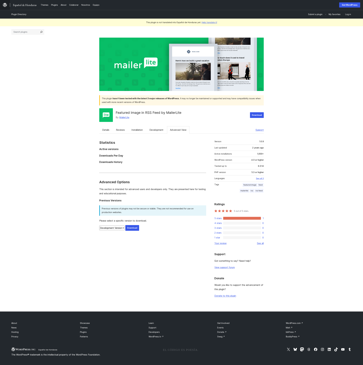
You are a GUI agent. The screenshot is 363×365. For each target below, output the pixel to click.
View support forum (224, 267)
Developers (154, 332)
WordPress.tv (156, 336)
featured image (249, 185)
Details (105, 129)
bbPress (291, 332)
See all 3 (260, 178)
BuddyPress (293, 336)
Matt (289, 327)
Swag (221, 336)
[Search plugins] (41, 32)
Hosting (15, 332)
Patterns (84, 336)
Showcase (85, 323)
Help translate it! (209, 22)
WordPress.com (294, 323)
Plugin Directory (18, 14)
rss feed (259, 191)
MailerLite (124, 117)
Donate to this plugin (225, 295)
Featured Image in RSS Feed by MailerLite (148, 113)
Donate (222, 332)
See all (260, 243)
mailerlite (244, 191)
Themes (84, 327)
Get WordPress (349, 5)
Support (260, 129)
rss (252, 191)
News (14, 327)
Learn (151, 323)
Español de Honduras (47, 350)
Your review (220, 243)
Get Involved (223, 323)
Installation (137, 129)
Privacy (14, 336)
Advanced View (178, 129)
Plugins (83, 332)
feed (261, 185)
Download (257, 115)
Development (156, 129)
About (14, 323)
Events (220, 327)
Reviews (120, 129)
